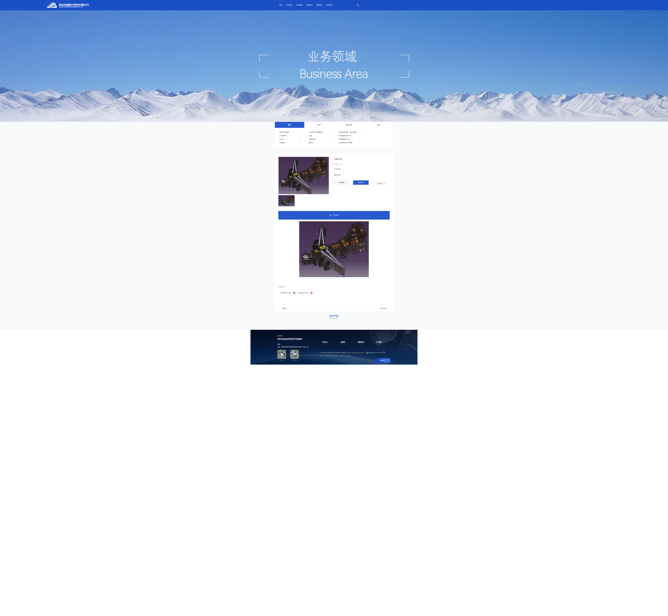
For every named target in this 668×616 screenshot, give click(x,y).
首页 (280, 5)
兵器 (378, 125)
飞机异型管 (383, 308)
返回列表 (380, 183)
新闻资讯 (309, 5)
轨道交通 (349, 125)
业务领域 (299, 5)
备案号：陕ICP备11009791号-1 (356, 352)
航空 (289, 125)
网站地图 (329, 355)
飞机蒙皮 (284, 308)
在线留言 (382, 360)
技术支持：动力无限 (345, 355)
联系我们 (330, 5)
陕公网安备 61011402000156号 (377, 352)
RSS (321, 355)
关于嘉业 (289, 5)
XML (324, 355)
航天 (319, 125)
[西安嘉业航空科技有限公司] (68, 5)
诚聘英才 (319, 5)
